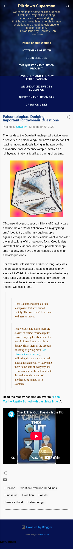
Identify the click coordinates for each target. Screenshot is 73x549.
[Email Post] (5, 481)
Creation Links (36, 104)
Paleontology (35, 502)
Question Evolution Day (36, 97)
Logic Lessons (36, 58)
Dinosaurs (10, 495)
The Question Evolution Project (36, 67)
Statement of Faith (36, 50)
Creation (9, 488)
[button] (68, 117)
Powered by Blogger (39, 527)
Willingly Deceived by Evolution (36, 88)
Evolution (28, 495)
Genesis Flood (13, 502)
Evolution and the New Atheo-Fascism (36, 77)
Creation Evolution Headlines (38, 488)
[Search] (68, 7)
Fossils (42, 495)
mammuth (44, 534)
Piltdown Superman (36, 6)
